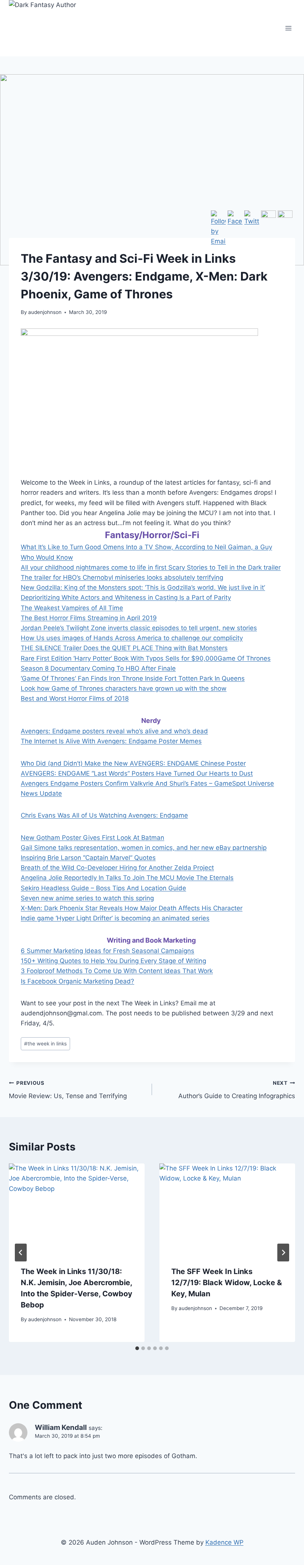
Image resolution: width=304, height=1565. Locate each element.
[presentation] (77, 1208)
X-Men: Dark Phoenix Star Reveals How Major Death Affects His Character (131, 908)
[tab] (137, 1348)
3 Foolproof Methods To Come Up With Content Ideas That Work (117, 971)
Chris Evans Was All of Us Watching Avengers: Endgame (104, 815)
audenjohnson (45, 312)
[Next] (283, 1252)
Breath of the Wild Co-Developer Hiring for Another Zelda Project (117, 867)
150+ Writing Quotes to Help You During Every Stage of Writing (113, 961)
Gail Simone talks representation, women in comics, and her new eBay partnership (144, 847)
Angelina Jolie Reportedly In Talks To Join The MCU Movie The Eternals (127, 877)
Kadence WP (224, 1542)
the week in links (45, 1044)
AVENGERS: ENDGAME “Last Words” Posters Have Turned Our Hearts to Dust (137, 773)
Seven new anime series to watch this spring (87, 898)
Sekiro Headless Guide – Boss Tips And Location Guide (103, 888)
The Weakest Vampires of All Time (72, 608)
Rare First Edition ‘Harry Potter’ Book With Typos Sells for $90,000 (119, 658)
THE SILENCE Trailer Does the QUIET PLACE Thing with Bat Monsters (124, 648)
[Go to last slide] (21, 1252)
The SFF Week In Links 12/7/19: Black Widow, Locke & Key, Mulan (226, 1282)
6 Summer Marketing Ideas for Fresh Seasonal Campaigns (107, 951)
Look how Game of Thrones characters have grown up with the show (124, 688)
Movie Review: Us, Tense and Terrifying (68, 1090)
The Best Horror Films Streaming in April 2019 (89, 618)
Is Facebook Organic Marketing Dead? (77, 981)
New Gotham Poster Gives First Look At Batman (92, 837)
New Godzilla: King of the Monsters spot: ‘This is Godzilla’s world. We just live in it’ (143, 587)
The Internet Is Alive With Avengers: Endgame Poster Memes (111, 741)
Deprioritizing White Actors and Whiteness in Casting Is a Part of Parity (126, 597)
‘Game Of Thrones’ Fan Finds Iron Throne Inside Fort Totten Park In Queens (133, 678)
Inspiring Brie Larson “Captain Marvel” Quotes (88, 857)
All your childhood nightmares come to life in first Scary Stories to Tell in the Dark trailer (151, 567)
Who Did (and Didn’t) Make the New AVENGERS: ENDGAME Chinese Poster (133, 763)
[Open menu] (288, 28)
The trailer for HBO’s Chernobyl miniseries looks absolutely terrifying (122, 577)
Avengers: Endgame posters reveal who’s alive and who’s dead (114, 731)
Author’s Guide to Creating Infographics (236, 1090)
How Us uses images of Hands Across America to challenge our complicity (132, 638)
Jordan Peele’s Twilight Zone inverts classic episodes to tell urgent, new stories (139, 628)
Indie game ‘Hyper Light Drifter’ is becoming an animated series (115, 918)
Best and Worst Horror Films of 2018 (75, 698)
